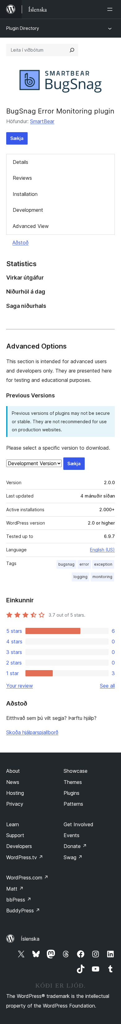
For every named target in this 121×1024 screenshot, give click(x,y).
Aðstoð (20, 242)
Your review (19, 686)
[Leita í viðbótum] (72, 50)
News (12, 782)
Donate (75, 846)
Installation (25, 194)
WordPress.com (27, 877)
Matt (15, 889)
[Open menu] (111, 9)
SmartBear (42, 121)
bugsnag (66, 564)
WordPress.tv (24, 857)
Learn (12, 824)
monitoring (102, 576)
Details (20, 162)
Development (28, 210)
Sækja (17, 138)
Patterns (73, 804)
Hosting (15, 793)
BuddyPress (23, 910)
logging (80, 576)
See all (107, 686)
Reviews (22, 178)
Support (15, 835)
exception (103, 564)
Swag (73, 857)
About (13, 771)
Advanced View (31, 226)
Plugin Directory (22, 28)
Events (71, 835)
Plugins (71, 793)
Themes (73, 782)
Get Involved (78, 824)
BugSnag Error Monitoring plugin (60, 111)
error (84, 564)
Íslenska (30, 939)
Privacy (14, 804)
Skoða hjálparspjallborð (32, 732)
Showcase (75, 771)
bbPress (18, 900)
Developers (19, 846)
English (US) (102, 549)
